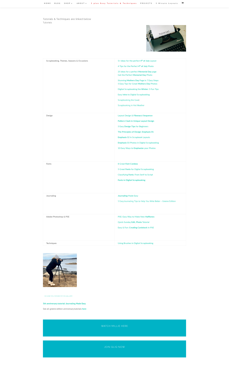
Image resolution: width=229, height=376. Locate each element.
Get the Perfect (125, 75)
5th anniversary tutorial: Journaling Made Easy (64, 303)
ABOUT (81, 3)
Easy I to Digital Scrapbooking (134, 95)
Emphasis (122, 137)
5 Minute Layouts (167, 3)
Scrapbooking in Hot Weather (131, 105)
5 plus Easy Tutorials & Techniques (114, 3)
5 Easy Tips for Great (128, 84)
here (84, 308)
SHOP (67, 3)
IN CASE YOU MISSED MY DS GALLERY (58, 296)
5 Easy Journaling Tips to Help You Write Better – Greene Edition (147, 201)
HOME (47, 3)
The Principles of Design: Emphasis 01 (136, 132)
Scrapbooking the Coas (128, 100)
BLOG (57, 3)
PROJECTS (146, 3)
